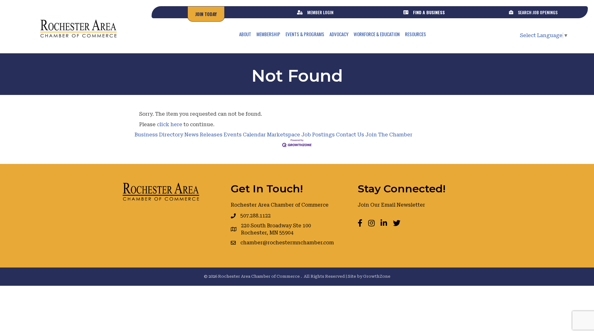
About (245, 34)
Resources (415, 34)
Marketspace (283, 135)
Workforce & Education (377, 34)
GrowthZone (376, 276)
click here (169, 124)
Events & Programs (305, 34)
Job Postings (318, 135)
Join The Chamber (388, 135)
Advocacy (338, 34)
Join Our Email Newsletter (391, 205)
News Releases (203, 135)
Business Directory (159, 135)
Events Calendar (245, 135)
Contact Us (350, 135)
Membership (268, 34)
